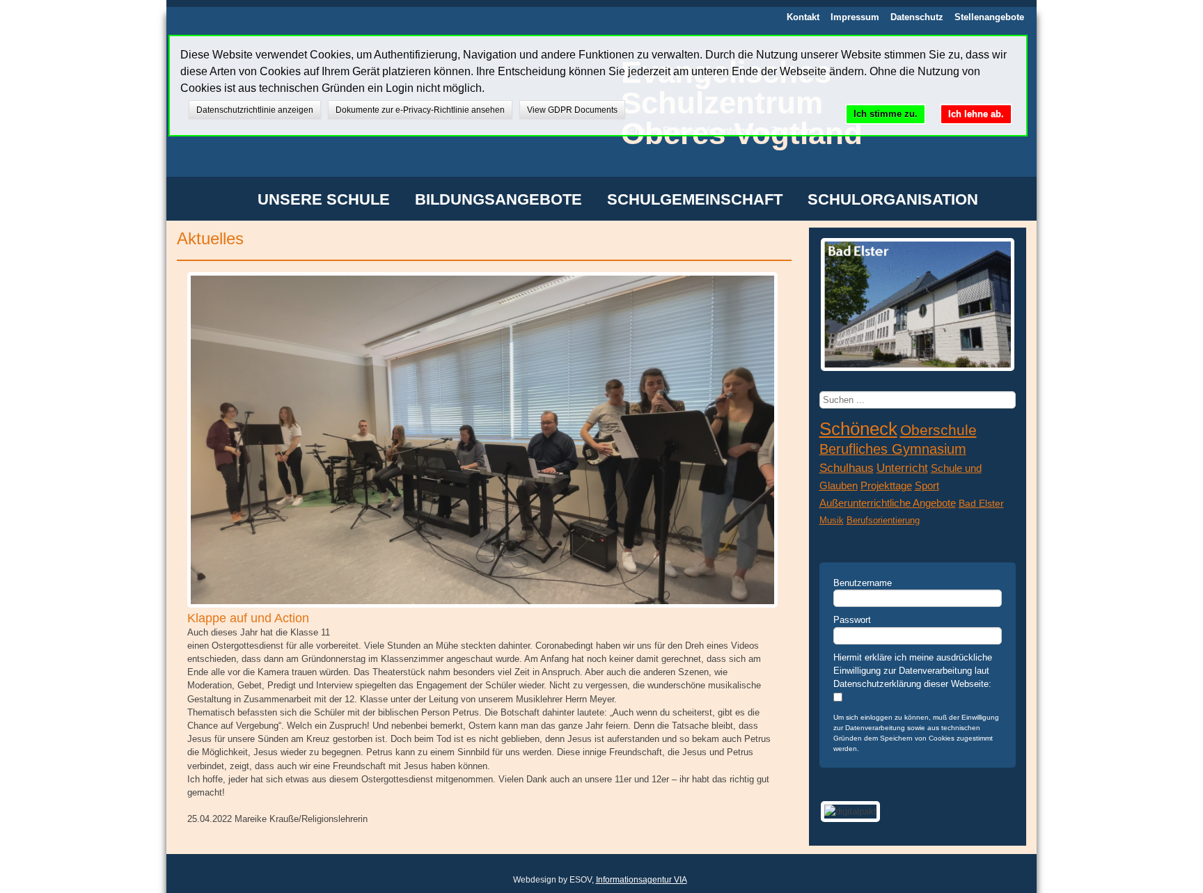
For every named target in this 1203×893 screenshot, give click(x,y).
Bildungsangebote (498, 200)
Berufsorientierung (883, 520)
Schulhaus (846, 468)
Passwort (852, 620)
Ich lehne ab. (976, 114)
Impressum (855, 17)
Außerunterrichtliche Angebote (887, 503)
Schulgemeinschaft (695, 200)
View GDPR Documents (572, 110)
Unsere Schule (324, 200)
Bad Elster (981, 503)
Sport (927, 485)
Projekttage (886, 485)
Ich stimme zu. (886, 114)
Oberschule (938, 430)
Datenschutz (916, 17)
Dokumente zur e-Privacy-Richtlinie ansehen (420, 110)
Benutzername (862, 583)
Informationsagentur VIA (641, 880)
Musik (831, 520)
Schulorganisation (893, 200)
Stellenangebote (989, 17)
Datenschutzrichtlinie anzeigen (254, 110)
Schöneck (858, 428)
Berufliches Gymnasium (892, 449)
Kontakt (803, 17)
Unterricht (902, 468)
